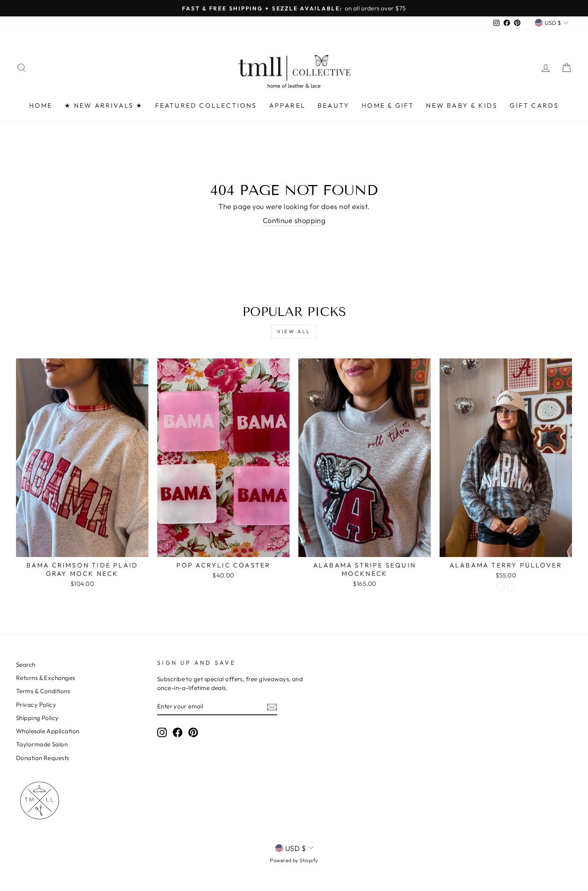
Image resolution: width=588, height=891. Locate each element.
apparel (287, 105)
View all (294, 331)
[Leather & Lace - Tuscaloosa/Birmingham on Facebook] (177, 732)
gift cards (534, 105)
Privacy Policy (36, 704)
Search (26, 664)
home (41, 105)
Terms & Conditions (43, 691)
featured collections (206, 105)
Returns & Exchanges (45, 678)
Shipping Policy (37, 718)
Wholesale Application (47, 731)
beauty (334, 105)
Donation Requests (42, 758)
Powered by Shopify (294, 860)
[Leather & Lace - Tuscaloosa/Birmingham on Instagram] (162, 732)
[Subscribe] (272, 706)
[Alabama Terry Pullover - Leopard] (511, 587)
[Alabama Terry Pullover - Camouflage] (500, 587)
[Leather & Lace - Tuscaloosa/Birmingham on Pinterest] (193, 732)
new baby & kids (462, 105)
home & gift (388, 105)
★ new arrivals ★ (103, 105)
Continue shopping (294, 220)
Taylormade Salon (42, 744)
